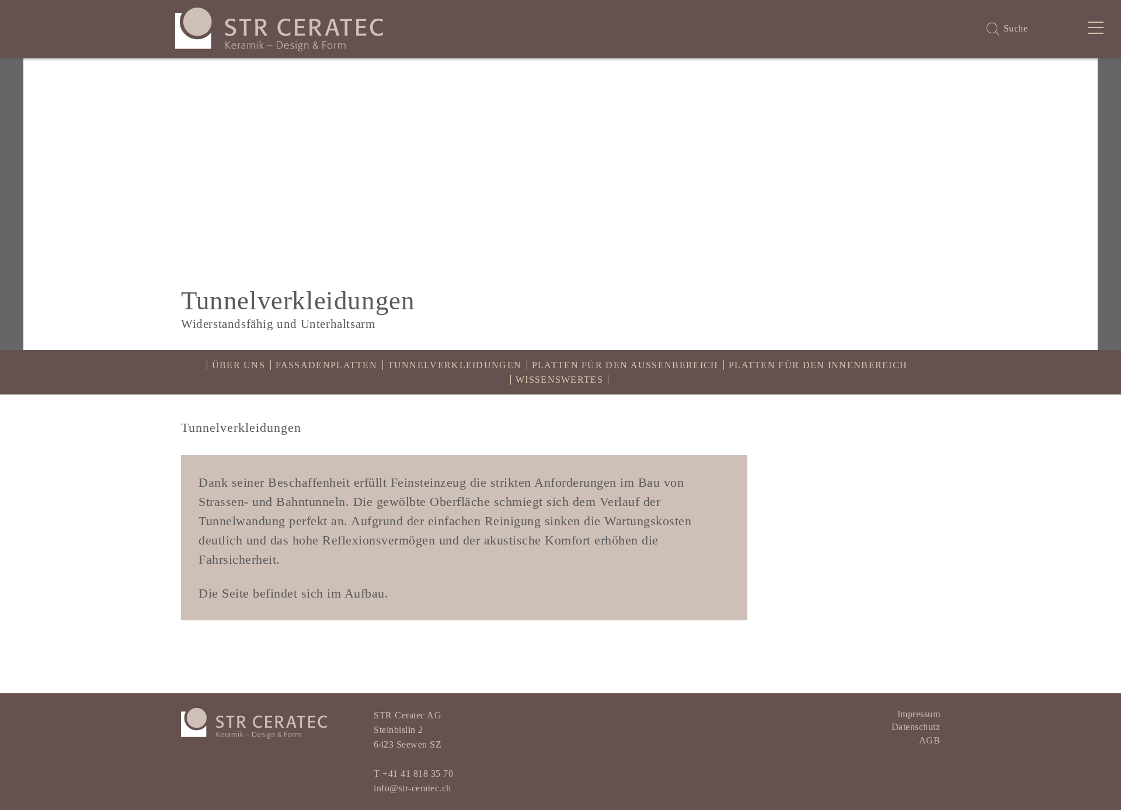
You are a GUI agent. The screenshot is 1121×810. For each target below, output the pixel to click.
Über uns (238, 365)
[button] (11, 204)
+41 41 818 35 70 (417, 773)
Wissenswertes (559, 380)
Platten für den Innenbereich (818, 365)
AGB (930, 740)
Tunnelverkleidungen (455, 365)
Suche (1016, 28)
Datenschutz (916, 727)
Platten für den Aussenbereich (625, 365)
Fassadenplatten (327, 365)
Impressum (919, 714)
